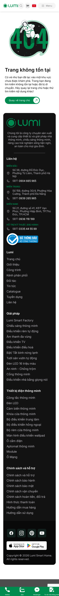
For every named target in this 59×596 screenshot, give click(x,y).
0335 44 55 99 (28, 228)
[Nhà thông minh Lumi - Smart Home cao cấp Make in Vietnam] (10, 6)
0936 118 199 (27, 219)
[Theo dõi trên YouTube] (42, 533)
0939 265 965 (27, 198)
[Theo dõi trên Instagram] (21, 533)
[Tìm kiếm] (21, 6)
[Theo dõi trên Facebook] (11, 533)
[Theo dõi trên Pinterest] (32, 533)
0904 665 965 (27, 180)
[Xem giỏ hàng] (27, 6)
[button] (47, 6)
